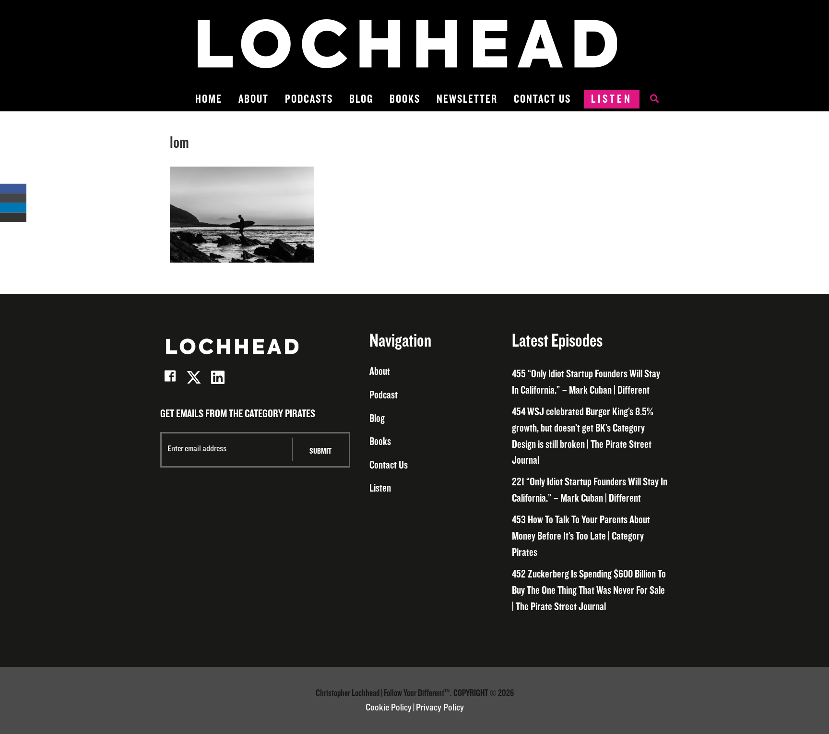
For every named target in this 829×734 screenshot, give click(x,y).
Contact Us (542, 99)
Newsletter (467, 99)
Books (405, 99)
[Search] (649, 99)
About (253, 99)
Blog (361, 99)
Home (208, 99)
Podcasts (309, 99)
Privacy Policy (440, 707)
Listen (611, 99)
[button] (169, 377)
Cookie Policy (389, 707)
